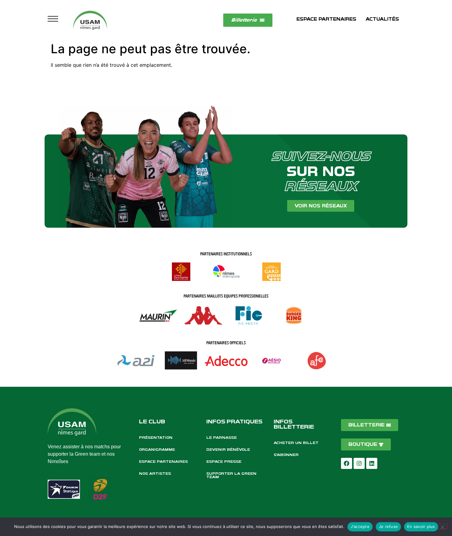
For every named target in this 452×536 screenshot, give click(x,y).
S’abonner (286, 455)
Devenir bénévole (228, 449)
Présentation (155, 437)
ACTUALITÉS (382, 19)
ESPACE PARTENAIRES (326, 19)
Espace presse (223, 461)
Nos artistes (155, 473)
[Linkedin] (371, 463)
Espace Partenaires (163, 461)
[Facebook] (346, 463)
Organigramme (157, 449)
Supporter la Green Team (231, 475)
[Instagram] (359, 463)
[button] (53, 20)
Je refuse (388, 526)
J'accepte (360, 526)
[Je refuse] (442, 526)
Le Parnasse (221, 437)
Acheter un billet (296, 443)
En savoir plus (421, 526)
